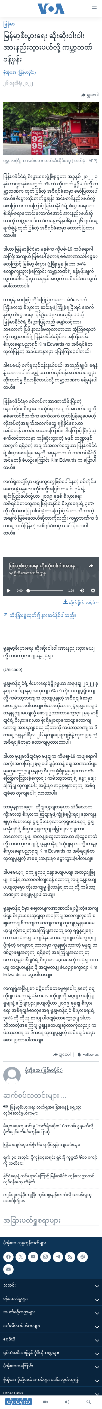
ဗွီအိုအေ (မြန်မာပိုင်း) (19, 72)
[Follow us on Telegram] (58, 1257)
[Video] (45, 1402)
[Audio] (67, 1402)
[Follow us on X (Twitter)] (21, 1257)
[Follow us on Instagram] (45, 1257)
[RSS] (70, 1257)
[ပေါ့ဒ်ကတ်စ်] (82, 1257)
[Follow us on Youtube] (33, 1257)
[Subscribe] (8, 1269)
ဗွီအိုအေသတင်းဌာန (30, 573)
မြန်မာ (9, 24)
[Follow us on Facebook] (8, 1257)
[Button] (90, 95)
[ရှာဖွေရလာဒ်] (89, 1402)
